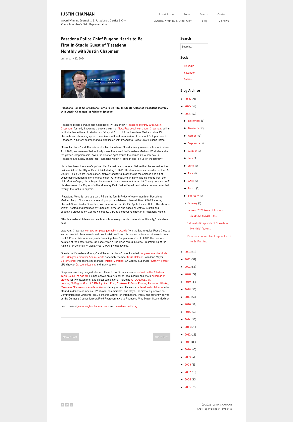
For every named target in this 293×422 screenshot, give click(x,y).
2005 (188, 387)
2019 (188, 282)
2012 (188, 334)
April (191, 181)
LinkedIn (189, 66)
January (193, 203)
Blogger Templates (221, 408)
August (193, 151)
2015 (188, 312)
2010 (188, 349)
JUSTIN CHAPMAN (78, 14)
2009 (188, 357)
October (193, 135)
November (194, 128)
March (192, 188)
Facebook (189, 72)
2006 (188, 379)
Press (187, 14)
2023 (188, 252)
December (194, 121)
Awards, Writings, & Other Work (173, 20)
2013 (188, 327)
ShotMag (202, 408)
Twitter (188, 79)
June (191, 165)
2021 (188, 266)
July (191, 158)
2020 (188, 274)
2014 (188, 319)
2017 (188, 297)
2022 (188, 259)
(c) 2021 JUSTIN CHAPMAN (217, 404)
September (195, 143)
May (191, 173)
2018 (188, 289)
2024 (188, 114)
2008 (188, 364)
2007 (188, 372)
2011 (188, 342)
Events (204, 14)
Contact (222, 14)
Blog (204, 20)
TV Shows (223, 20)
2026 (188, 99)
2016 (188, 304)
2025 (188, 106)
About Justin (166, 14)
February (194, 195)
